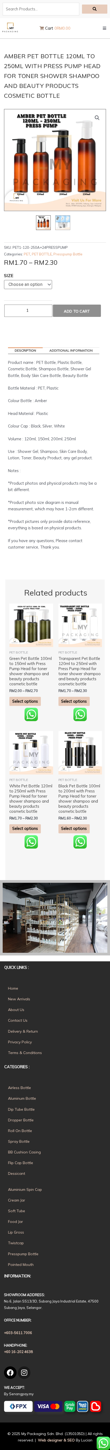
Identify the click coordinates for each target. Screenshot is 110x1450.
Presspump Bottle (67, 254)
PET (27, 254)
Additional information (71, 350)
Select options (25, 701)
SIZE (8, 275)
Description (25, 350)
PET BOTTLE (42, 254)
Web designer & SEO (56, 1440)
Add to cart (77, 311)
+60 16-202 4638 (18, 1352)
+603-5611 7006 (18, 1333)
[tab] (25, 350)
